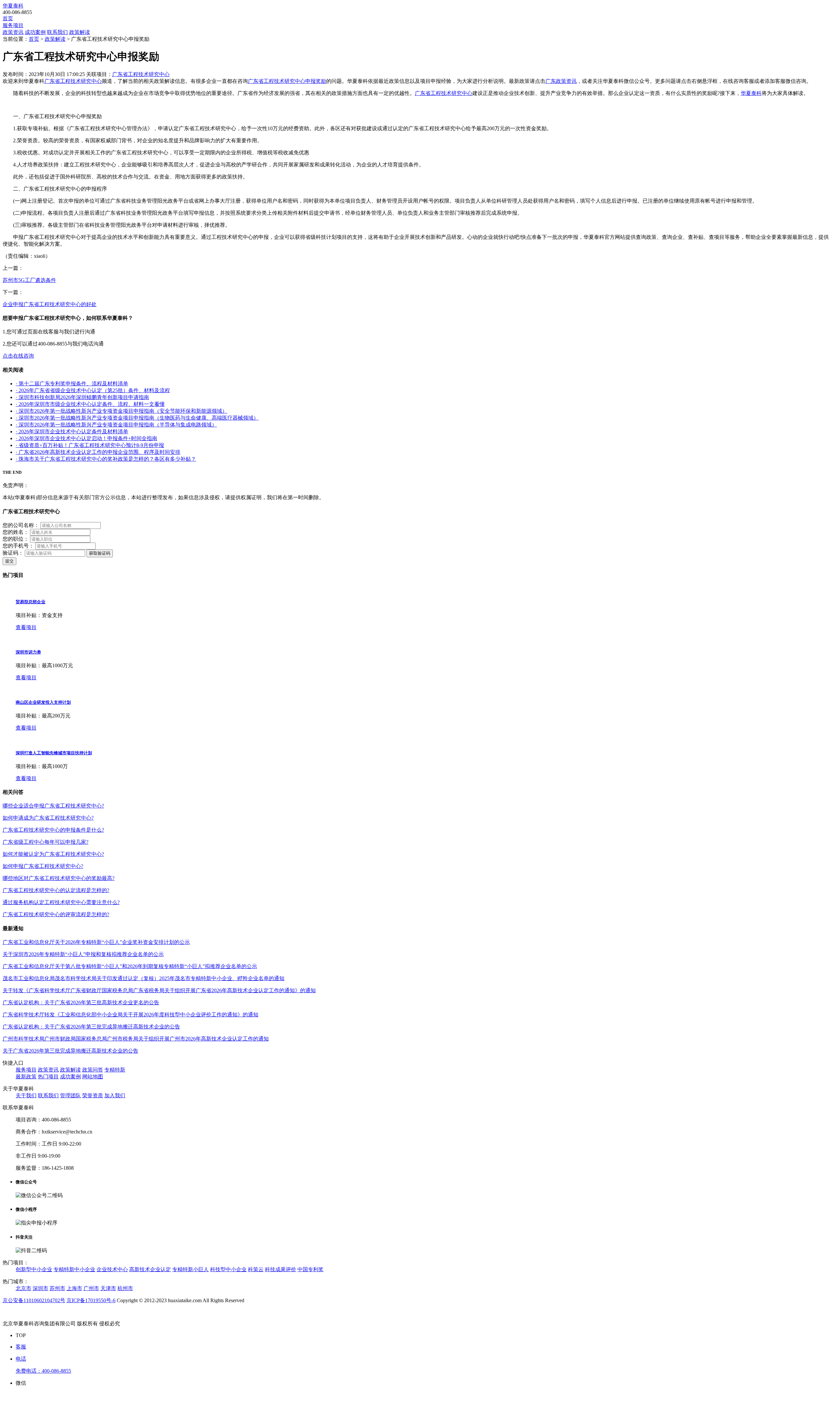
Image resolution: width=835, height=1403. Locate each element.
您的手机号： (18, 545)
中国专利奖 (310, 1269)
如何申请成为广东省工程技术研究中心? (48, 818)
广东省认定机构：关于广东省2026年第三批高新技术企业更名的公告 (81, 1002)
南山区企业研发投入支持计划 (43, 702)
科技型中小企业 (228, 1269)
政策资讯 (13, 32)
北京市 (23, 1288)
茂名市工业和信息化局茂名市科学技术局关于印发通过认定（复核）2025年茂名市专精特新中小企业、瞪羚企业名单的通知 (143, 978)
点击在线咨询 (18, 356)
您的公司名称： (21, 525)
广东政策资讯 (561, 81)
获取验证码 (99, 553)
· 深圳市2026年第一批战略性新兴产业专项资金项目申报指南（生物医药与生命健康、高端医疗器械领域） (137, 418)
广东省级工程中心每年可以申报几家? (45, 842)
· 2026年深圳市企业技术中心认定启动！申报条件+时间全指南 (86, 438)
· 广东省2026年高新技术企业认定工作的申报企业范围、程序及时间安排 (98, 452)
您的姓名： (16, 532)
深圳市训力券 (28, 652)
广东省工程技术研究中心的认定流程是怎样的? (56, 890)
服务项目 (13, 25)
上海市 (74, 1288)
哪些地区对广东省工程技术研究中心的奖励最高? (58, 878)
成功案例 (35, 32)
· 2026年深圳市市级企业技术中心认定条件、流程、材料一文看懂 (90, 404)
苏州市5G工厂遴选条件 (29, 280)
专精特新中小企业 (74, 1269)
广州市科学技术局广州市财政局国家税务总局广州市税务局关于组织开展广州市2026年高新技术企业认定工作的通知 (136, 1038)
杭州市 (125, 1288)
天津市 (108, 1288)
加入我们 (114, 1095)
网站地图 (92, 1076)
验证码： (13, 553)
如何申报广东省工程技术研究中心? (43, 866)
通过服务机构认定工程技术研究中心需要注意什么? (61, 902)
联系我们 (57, 32)
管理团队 (70, 1095)
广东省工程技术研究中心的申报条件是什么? (53, 830)
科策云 (256, 1269)
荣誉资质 (92, 1095)
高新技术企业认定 (150, 1269)
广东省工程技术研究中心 (141, 74)
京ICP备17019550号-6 (91, 1300)
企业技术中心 (112, 1269)
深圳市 (40, 1288)
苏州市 (57, 1288)
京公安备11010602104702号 (34, 1300)
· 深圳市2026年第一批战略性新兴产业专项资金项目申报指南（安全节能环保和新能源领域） (121, 411)
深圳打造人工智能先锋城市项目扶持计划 (54, 752)
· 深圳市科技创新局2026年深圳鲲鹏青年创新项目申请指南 (82, 397)
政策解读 (79, 32)
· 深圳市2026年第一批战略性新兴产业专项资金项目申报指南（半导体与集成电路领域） (116, 424)
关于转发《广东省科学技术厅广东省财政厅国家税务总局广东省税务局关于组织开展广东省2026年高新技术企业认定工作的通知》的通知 (159, 990)
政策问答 (92, 1069)
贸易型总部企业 (30, 601)
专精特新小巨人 (190, 1269)
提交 (9, 561)
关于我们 (26, 1095)
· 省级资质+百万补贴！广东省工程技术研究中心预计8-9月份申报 (90, 445)
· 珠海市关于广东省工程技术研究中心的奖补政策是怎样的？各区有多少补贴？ (106, 459)
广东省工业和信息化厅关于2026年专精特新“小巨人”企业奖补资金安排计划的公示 (96, 942)
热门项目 (48, 1076)
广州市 (91, 1288)
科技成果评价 (280, 1269)
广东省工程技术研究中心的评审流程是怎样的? (56, 914)
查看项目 (26, 627)
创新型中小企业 (34, 1269)
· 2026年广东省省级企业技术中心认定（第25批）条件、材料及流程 (93, 390)
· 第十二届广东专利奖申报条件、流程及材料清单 (72, 383)
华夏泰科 (13, 5)
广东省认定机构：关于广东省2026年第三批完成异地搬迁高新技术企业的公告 (91, 1026)
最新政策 (26, 1076)
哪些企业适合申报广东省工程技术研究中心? (53, 806)
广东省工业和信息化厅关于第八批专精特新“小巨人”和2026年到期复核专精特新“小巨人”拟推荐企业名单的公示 (130, 966)
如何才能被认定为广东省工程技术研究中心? (53, 854)
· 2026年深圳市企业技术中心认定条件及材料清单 (72, 431)
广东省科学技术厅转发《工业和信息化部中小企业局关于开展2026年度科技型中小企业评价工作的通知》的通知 (130, 1014)
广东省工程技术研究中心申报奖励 (287, 81)
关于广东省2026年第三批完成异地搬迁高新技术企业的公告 (70, 1051)
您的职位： (16, 539)
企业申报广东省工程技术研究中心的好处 (50, 304)
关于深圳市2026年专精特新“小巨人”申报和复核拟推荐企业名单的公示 (83, 954)
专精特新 (114, 1069)
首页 (8, 18)
